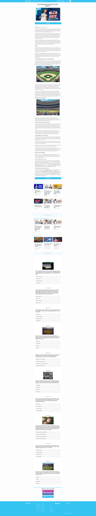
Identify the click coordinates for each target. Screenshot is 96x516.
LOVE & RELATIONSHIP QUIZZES (38, 510)
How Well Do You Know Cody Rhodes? (57, 244)
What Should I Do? (58, 189)
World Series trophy (45, 164)
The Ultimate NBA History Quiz (48, 244)
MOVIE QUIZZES (43, 503)
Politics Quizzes (38, 506)
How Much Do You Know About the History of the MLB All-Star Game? (48, 192)
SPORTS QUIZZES (43, 506)
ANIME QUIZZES (43, 507)
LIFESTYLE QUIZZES (38, 503)
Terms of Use (51, 507)
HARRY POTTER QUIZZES (43, 510)
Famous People (37, 189)
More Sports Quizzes (38, 236)
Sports (36, 25)
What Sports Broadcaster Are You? (38, 191)
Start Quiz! (48, 23)
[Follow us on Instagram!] (68, 503)
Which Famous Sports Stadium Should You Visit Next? (57, 192)
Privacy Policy (51, 506)
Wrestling (57, 242)
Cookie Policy (51, 509)
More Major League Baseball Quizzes (42, 218)
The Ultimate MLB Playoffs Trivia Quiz (57, 206)
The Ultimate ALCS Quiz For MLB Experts (47, 206)
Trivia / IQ (48, 242)
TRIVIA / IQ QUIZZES (38, 507)
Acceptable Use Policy (52, 510)
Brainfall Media (68, 513)
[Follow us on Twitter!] (69, 503)
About (50, 503)
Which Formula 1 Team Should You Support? (38, 245)
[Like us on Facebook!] (66, 503)
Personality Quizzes (35, 1)
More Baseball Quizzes (38, 183)
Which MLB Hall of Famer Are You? (38, 206)
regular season (51, 162)
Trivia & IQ (41, 1)
